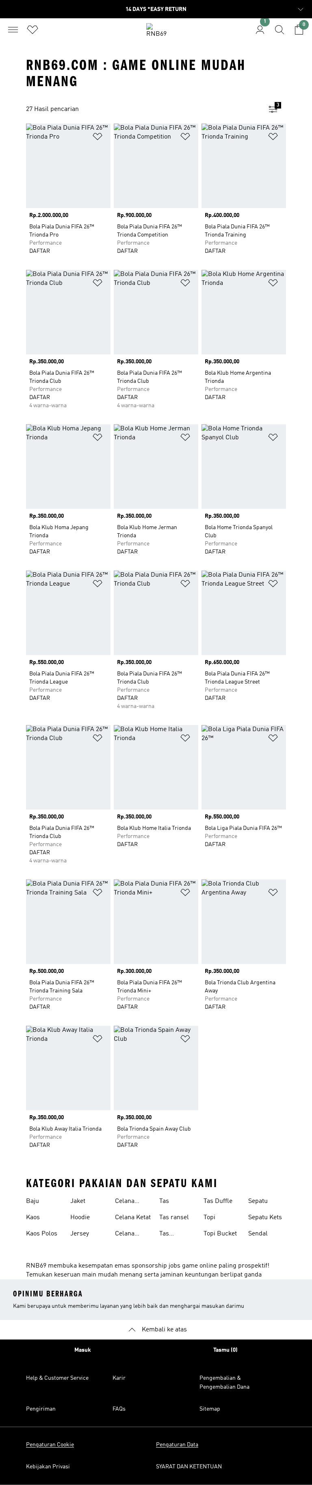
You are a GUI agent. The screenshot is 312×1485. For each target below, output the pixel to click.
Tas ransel (174, 1217)
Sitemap (209, 1409)
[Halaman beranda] (156, 33)
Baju (32, 1201)
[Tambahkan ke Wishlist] (97, 138)
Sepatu (258, 1201)
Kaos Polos (41, 1234)
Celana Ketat (133, 1217)
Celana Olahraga (128, 1235)
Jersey (79, 1234)
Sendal (258, 1234)
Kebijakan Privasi (48, 1467)
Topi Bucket (220, 1234)
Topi (209, 1217)
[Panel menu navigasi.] (13, 29)
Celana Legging (126, 1202)
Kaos (33, 1217)
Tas (164, 1201)
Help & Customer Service (57, 1378)
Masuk (82, 1350)
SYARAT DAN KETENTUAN (189, 1467)
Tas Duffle (218, 1201)
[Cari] (279, 29)
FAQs (119, 1409)
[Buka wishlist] (32, 29)
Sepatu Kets (265, 1217)
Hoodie (80, 1217)
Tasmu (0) (225, 1350)
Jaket (77, 1201)
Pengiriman (41, 1409)
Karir (119, 1378)
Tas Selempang (175, 1235)
